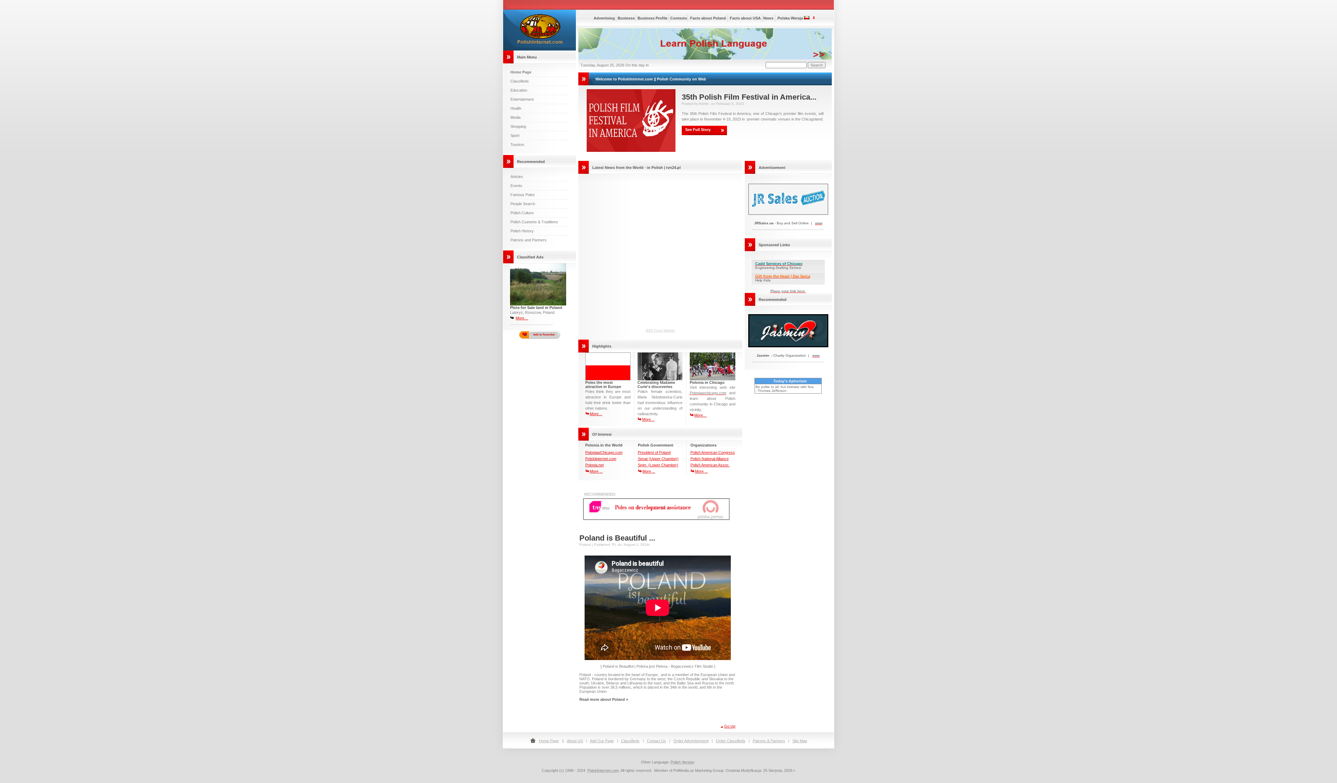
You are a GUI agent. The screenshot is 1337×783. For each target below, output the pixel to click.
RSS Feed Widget (660, 330)
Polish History (522, 231)
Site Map (799, 741)
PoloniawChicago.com (604, 452)
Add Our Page (602, 741)
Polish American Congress (712, 452)
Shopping (518, 126)
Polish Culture (522, 213)
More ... (596, 471)
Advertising (604, 18)
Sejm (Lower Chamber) (658, 465)
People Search (522, 204)
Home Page (549, 741)
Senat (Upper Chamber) (658, 459)
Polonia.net (594, 465)
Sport (514, 135)
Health (515, 108)
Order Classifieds (730, 741)
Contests (678, 18)
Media (515, 117)
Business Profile (652, 18)
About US (575, 741)
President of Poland (654, 452)
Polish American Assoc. (710, 465)
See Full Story (698, 129)
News (768, 18)
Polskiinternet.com (600, 459)
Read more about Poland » (603, 699)
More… (522, 318)
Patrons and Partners (528, 240)
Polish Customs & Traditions (534, 222)
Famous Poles (522, 195)
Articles (516, 177)
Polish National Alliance (709, 459)
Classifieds (519, 81)
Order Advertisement (691, 741)
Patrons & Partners (769, 741)
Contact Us (656, 741)
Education (518, 90)
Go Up (729, 726)
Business (626, 18)
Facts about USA (745, 18)
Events (516, 186)
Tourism (517, 144)
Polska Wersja (790, 18)
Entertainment (522, 99)
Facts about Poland (708, 18)
